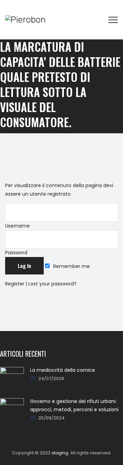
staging (60, 453)
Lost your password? (52, 283)
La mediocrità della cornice (62, 370)
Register (14, 283)
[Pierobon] (25, 19)
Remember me (71, 266)
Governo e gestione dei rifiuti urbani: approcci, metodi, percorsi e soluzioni (74, 405)
